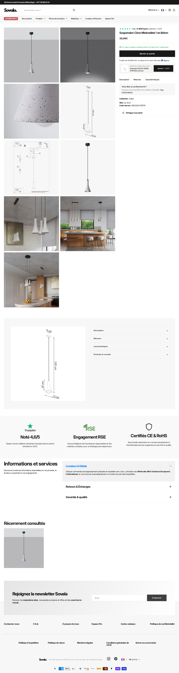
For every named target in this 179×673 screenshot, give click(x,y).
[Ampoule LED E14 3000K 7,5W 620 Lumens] (124, 68)
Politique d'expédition (29, 642)
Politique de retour (56, 642)
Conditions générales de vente (117, 643)
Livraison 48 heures (93, 19)
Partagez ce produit (134, 113)
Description (124, 79)
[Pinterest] (115, 658)
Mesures (137, 79)
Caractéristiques (152, 79)
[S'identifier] (170, 10)
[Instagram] (108, 659)
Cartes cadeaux (128, 624)
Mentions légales (85, 642)
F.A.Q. (36, 624)
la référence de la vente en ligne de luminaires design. (82, 659)
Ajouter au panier (147, 53)
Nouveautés (27, 19)
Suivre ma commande (145, 642)
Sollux (126, 99)
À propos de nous (70, 624)
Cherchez (74, 10)
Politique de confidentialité (162, 624)
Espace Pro (109, 19)
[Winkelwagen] (174, 10)
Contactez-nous (11, 624)
